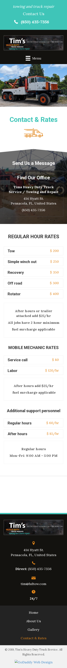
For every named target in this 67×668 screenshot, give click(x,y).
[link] (33, 612)
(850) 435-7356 (35, 21)
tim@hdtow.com (33, 584)
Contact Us (33, 13)
